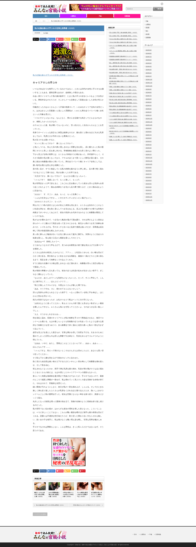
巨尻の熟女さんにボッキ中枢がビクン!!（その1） (87, 505)
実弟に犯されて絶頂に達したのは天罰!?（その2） (123, 93)
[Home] (36, 21)
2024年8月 (149, 53)
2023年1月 (149, 115)
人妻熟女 (73, 16)
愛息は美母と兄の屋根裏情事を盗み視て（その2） (123, 106)
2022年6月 (149, 138)
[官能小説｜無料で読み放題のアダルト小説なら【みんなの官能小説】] (50, 12)
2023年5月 (149, 102)
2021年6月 (149, 177)
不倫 (100, 16)
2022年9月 (149, 128)
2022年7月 (149, 135)
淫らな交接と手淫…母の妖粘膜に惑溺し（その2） (123, 32)
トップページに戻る (40, 514)
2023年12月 (149, 79)
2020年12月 (149, 197)
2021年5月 (149, 180)
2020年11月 (149, 200)
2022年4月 (149, 144)
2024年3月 (149, 69)
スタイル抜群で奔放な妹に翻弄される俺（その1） (123, 122)
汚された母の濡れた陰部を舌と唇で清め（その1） (123, 42)
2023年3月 (149, 108)
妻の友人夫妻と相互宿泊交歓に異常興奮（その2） (123, 99)
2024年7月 (149, 56)
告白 (46, 16)
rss (162, 4)
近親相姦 (127, 16)
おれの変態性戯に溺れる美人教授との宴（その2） (54, 494)
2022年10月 (149, 125)
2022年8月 (149, 131)
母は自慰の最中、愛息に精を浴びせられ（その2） (123, 69)
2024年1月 (149, 76)
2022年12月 (149, 118)
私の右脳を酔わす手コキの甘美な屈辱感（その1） (53, 75)
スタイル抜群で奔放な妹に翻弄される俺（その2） (123, 119)
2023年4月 (149, 105)
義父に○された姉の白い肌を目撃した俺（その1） (39, 494)
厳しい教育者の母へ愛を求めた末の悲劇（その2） (123, 62)
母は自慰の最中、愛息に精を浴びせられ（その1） (123, 72)
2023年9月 (149, 89)
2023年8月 (149, 92)
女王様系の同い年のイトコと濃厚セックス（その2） (96, 494)
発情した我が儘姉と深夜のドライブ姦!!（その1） (123, 90)
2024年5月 (149, 63)
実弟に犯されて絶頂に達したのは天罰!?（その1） (123, 96)
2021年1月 (149, 193)
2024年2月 (149, 73)
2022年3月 (149, 148)
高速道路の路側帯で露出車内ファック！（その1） (123, 59)
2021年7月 (149, 174)
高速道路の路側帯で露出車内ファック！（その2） (123, 56)
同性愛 (147, 27)
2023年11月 (149, 82)
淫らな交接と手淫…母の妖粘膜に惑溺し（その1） (123, 35)
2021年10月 (149, 164)
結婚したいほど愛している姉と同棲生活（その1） (123, 139)
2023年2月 (149, 112)
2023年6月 (149, 99)
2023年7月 (149, 95)
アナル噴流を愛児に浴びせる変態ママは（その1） (123, 116)
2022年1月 (149, 154)
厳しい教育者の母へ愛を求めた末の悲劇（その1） (123, 66)
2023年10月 (149, 86)
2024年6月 (149, 60)
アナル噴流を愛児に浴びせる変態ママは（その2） (82, 494)
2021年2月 (149, 190)
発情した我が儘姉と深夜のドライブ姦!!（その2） (123, 86)
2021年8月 (149, 170)
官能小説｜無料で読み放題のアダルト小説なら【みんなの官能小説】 (96, 545)
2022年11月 (149, 122)
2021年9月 (149, 167)
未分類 (147, 34)
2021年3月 (149, 187)
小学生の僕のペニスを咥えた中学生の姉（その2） (68, 494)
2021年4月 (149, 183)
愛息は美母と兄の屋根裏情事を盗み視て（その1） (123, 109)
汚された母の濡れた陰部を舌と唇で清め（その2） (123, 39)
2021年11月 (149, 161)
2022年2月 (149, 151)
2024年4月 (149, 66)
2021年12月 (149, 157)
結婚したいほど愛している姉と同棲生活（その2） (123, 136)
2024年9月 (149, 50)
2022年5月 (149, 141)
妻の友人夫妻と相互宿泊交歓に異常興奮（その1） (123, 103)
